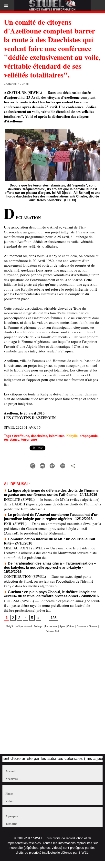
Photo (9, 793)
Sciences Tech (52, 631)
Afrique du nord (24, 626)
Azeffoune (21, 436)
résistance (11, 439)
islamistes (56, 436)
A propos (11, 816)
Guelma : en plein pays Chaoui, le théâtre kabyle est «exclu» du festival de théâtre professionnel (50, 594)
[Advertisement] (50, 695)
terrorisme (29, 439)
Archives (11, 778)
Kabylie (72, 436)
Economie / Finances (87, 626)
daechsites (39, 436)
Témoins (11, 823)
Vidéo (9, 801)
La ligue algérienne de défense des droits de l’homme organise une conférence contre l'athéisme (51, 492)
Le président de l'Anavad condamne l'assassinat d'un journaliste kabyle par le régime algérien (51, 516)
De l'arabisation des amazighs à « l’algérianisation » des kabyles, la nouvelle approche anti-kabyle (50, 565)
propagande (89, 436)
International (51, 626)
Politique (38, 626)
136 (53, 618)
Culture (70, 626)
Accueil (10, 771)
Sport (62, 626)
